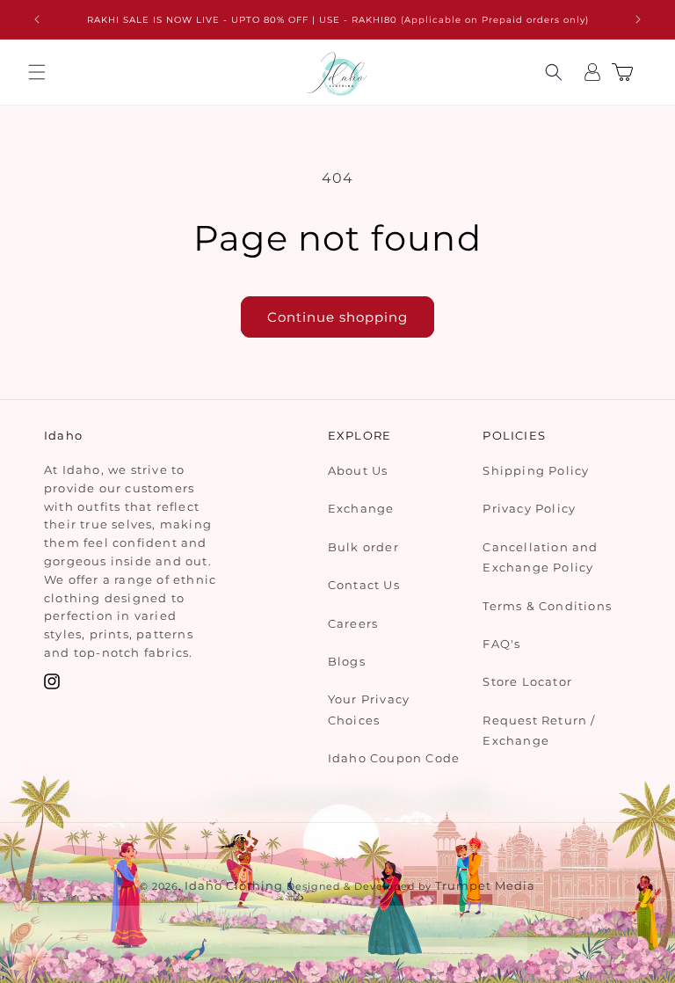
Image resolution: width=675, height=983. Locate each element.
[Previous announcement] (37, 19)
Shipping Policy (536, 470)
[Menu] (37, 72)
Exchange (361, 508)
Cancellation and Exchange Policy (540, 557)
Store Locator (527, 681)
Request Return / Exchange (539, 730)
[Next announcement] (638, 19)
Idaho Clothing (234, 885)
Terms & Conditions (547, 606)
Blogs (347, 661)
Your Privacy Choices (369, 709)
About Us (358, 470)
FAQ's (501, 644)
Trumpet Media (485, 885)
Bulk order (363, 547)
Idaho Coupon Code (394, 758)
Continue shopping (337, 317)
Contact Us (364, 585)
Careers (353, 623)
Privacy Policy (529, 508)
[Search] (553, 72)
